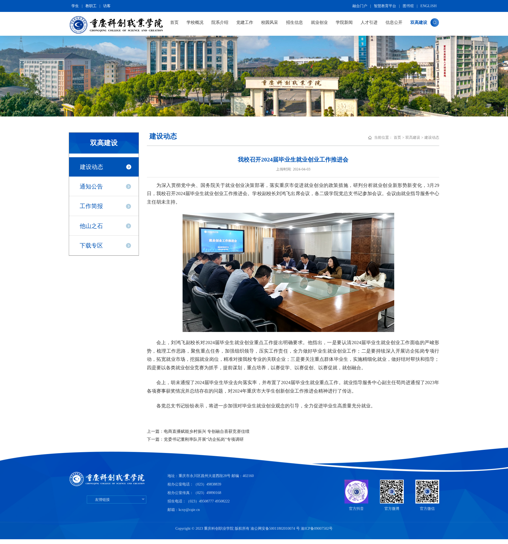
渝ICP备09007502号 (317, 528)
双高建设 (418, 22)
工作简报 (91, 206)
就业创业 (319, 22)
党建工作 (244, 22)
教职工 (91, 6)
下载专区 (91, 245)
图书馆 (408, 6)
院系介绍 (219, 22)
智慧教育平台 (385, 6)
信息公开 (393, 22)
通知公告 (91, 186)
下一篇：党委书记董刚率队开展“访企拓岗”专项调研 (195, 439)
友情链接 (102, 500)
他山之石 (91, 226)
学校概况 (195, 22)
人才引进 (369, 22)
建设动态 (91, 167)
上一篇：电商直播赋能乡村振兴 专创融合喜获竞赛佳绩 (198, 431)
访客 (107, 6)
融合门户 (359, 6)
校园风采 (269, 22)
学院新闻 (344, 22)
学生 (75, 6)
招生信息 (294, 22)
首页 (174, 22)
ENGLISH (428, 6)
